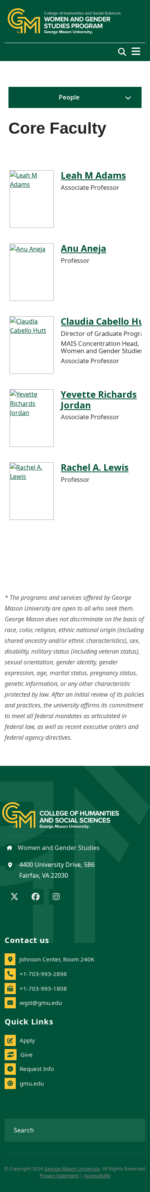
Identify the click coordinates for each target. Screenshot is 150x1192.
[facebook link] (35, 897)
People (69, 97)
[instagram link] (56, 897)
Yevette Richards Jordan (99, 399)
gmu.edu (32, 1083)
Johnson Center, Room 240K (56, 959)
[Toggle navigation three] (136, 51)
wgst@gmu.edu (41, 1002)
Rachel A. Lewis (94, 467)
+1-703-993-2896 (43, 974)
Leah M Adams (93, 175)
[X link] (14, 897)
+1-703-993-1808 (43, 988)
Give (26, 1054)
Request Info (37, 1068)
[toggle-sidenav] (126, 97)
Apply (27, 1040)
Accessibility (97, 1175)
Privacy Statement (59, 1175)
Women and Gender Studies (58, 847)
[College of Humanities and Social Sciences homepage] (68, 811)
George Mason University (72, 1168)
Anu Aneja (83, 248)
